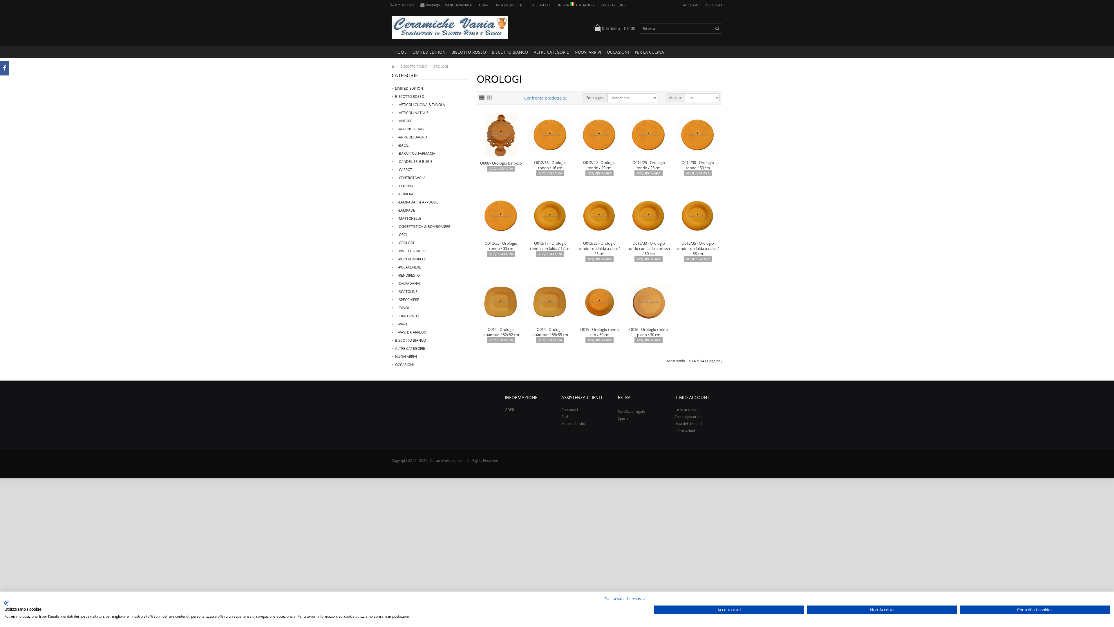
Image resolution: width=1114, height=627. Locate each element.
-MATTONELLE (408, 218)
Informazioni (684, 430)
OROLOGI (440, 66)
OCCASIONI (618, 52)
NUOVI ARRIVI (588, 52)
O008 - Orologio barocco (501, 163)
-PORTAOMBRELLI (410, 259)
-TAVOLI (402, 307)
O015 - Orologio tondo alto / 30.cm (599, 332)
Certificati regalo (631, 411)
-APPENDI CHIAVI (410, 129)
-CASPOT (403, 169)
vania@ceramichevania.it (449, 5)
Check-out (540, 5)
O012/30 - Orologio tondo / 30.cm (697, 165)
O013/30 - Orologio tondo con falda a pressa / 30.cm (648, 248)
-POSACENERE (408, 267)
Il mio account (685, 409)
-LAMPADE (405, 210)
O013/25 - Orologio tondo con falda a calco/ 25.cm (599, 248)
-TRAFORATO (407, 316)
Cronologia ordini (688, 416)
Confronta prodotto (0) (545, 98)
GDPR (483, 5)
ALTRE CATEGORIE (551, 52)
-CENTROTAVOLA (410, 177)
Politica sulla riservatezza (625, 598)
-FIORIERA (404, 194)
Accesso (691, 5)
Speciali (624, 418)
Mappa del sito (573, 423)
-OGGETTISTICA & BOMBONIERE (422, 226)
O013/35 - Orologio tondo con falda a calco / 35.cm (698, 248)
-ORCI (401, 234)
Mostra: (675, 97)
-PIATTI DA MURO (410, 250)
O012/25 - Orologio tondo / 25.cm (648, 165)
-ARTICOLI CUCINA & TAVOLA (420, 104)
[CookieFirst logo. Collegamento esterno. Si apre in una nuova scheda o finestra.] (6, 603)
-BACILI (402, 145)
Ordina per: (595, 97)
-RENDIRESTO (407, 275)
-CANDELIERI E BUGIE (414, 161)
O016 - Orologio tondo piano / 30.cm (648, 332)
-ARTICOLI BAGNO (411, 137)
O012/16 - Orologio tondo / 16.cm (550, 165)
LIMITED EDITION (429, 52)
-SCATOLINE (406, 291)
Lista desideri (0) (509, 5)
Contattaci (569, 409)
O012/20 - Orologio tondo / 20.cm (599, 165)
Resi (564, 416)
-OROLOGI (404, 242)
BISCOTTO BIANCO (510, 52)
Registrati (714, 5)
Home (401, 52)
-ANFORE (403, 120)
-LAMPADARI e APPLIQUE (416, 202)
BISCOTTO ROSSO (468, 52)
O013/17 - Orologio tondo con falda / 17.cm (550, 246)
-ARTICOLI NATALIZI (412, 112)
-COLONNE (405, 185)
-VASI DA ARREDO (410, 332)
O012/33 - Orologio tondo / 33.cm (501, 246)
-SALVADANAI (407, 283)
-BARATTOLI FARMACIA (415, 153)
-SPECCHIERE (407, 299)
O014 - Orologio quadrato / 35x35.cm (550, 332)
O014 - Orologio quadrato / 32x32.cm (501, 332)
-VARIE (401, 324)
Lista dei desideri (688, 423)
